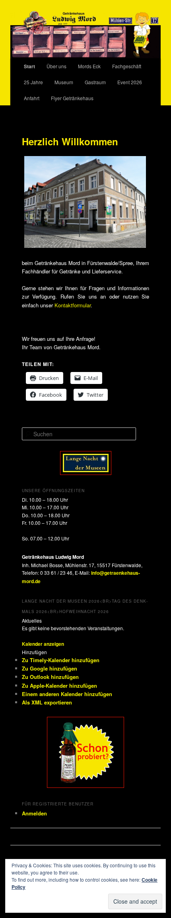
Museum (63, 82)
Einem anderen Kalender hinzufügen (67, 694)
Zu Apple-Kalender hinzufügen (59, 685)
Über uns (56, 66)
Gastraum (95, 82)
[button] (34, 652)
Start (29, 66)
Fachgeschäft (126, 66)
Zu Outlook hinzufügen (50, 677)
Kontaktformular (72, 305)
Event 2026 (129, 82)
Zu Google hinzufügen (49, 668)
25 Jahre (33, 82)
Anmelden (34, 813)
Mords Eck (89, 66)
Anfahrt (31, 98)
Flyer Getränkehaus (72, 98)
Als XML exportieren (47, 702)
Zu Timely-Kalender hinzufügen (60, 660)
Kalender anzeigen (43, 643)
